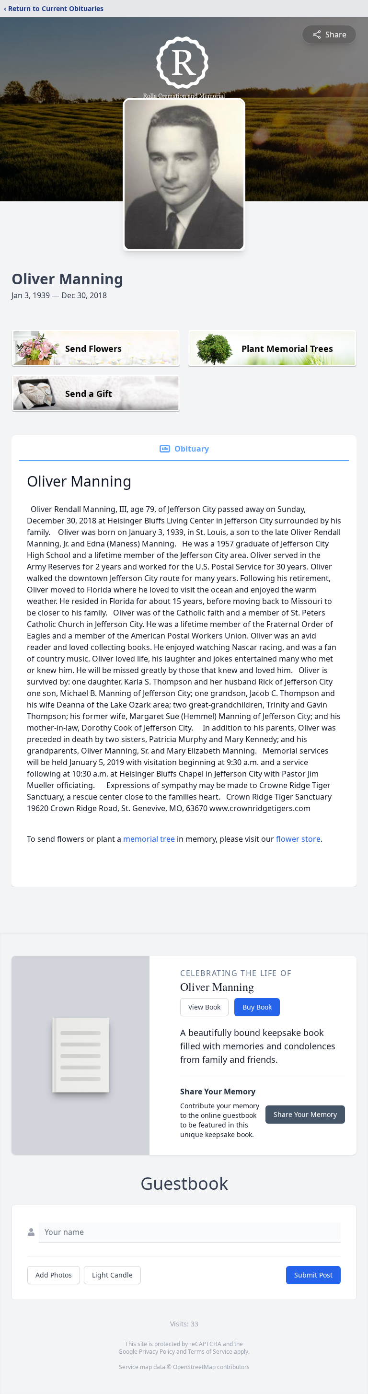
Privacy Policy (157, 1352)
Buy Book (257, 1006)
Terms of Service (210, 1352)
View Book (204, 1006)
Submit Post (313, 1274)
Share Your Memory (305, 1114)
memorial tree (149, 839)
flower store (298, 839)
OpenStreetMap (194, 1367)
